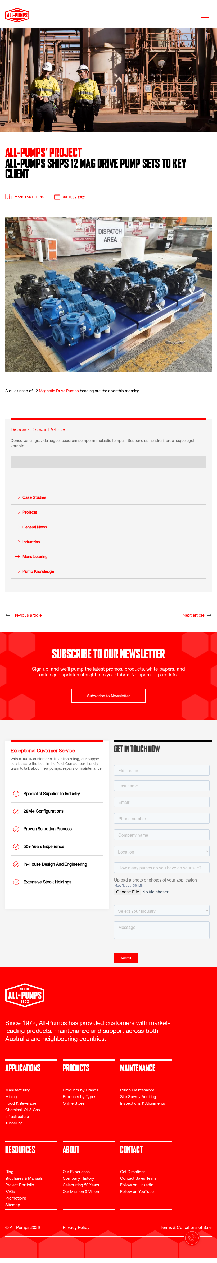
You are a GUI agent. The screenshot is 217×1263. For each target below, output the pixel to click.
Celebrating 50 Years (81, 1185)
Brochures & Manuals (24, 1179)
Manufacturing (30, 197)
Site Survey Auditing (138, 1097)
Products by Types (79, 1097)
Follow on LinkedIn (136, 1185)
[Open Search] (2, 1260)
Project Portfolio (19, 1185)
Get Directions (133, 1172)
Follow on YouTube (137, 1192)
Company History (78, 1179)
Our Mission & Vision (81, 1192)
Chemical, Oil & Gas (22, 1110)
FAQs (10, 1192)
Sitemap (12, 1205)
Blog (9, 1172)
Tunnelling (14, 1124)
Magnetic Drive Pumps (59, 391)
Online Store (73, 1104)
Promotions (15, 1199)
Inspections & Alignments (142, 1104)
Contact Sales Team (138, 1179)
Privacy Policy (76, 1228)
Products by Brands (80, 1091)
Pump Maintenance (137, 1091)
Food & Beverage (20, 1104)
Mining (11, 1097)
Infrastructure (17, 1117)
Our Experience (76, 1172)
